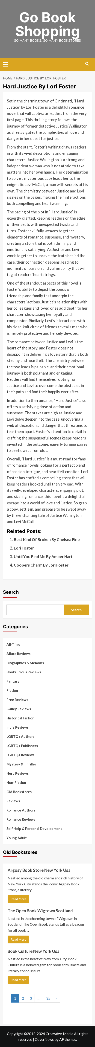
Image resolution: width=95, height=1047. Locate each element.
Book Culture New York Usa (33, 951)
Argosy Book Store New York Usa (39, 870)
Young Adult (16, 838)
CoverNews (44, 1039)
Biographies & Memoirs (25, 663)
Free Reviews (17, 700)
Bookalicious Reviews (23, 672)
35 (48, 998)
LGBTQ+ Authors (20, 736)
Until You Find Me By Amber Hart (43, 556)
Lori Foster (24, 548)
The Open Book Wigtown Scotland (40, 910)
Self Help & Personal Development (34, 828)
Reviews (13, 801)
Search (11, 592)
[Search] (87, 64)
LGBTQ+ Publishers (22, 746)
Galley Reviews (18, 709)
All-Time (13, 644)
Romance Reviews (20, 819)
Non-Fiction (16, 782)
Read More (18, 899)
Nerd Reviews (17, 773)
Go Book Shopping (47, 24)
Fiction (12, 690)
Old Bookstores (19, 792)
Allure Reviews (18, 653)
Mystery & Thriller (21, 764)
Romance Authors (20, 810)
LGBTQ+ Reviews (20, 755)
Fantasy (12, 681)
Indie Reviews (17, 727)
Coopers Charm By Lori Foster (41, 565)
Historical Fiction (20, 718)
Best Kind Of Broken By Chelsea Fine (47, 539)
